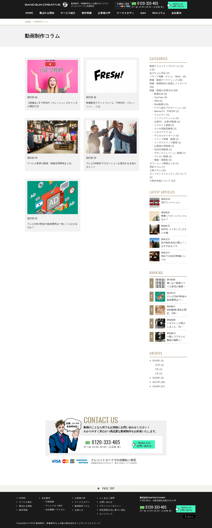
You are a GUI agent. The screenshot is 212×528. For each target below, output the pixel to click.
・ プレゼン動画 (161, 156)
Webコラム (158, 13)
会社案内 (177, 13)
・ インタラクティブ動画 (166, 142)
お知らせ (79, 510)
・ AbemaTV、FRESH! (165, 111)
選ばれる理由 (46, 13)
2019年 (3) (158, 360)
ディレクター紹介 (54, 506)
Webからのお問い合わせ (178, 5)
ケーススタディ (125, 13)
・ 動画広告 (159, 93)
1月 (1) (158, 373)
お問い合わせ (106, 502)
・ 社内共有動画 (161, 149)
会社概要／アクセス (55, 509)
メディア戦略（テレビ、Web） (168, 76)
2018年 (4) (158, 377)
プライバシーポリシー (110, 506)
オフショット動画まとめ (164, 163)
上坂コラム (158, 170)
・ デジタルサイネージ (165, 135)
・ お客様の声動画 (162, 146)
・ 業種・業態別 (161, 160)
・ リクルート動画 (162, 125)
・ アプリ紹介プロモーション (168, 107)
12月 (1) (159, 365)
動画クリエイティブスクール (166, 66)
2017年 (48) (158, 382)
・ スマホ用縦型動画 (163, 128)
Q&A (143, 13)
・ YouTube (159, 97)
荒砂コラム (157, 166)
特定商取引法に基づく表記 (112, 510)
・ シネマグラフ (161, 132)
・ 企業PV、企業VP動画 (165, 121)
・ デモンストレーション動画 (168, 153)
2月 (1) (158, 369)
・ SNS (156, 100)
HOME (29, 13)
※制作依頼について (162, 180)
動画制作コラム (82, 506)
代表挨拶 (50, 502)
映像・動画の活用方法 (164, 90)
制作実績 (87, 13)
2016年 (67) (158, 386)
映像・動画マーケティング (166, 80)
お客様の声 (104, 13)
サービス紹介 (68, 13)
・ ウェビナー (160, 114)
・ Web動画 (160, 104)
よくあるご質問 (107, 498)
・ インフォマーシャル (165, 118)
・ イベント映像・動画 (165, 139)
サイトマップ (106, 514)
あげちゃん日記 (159, 73)
